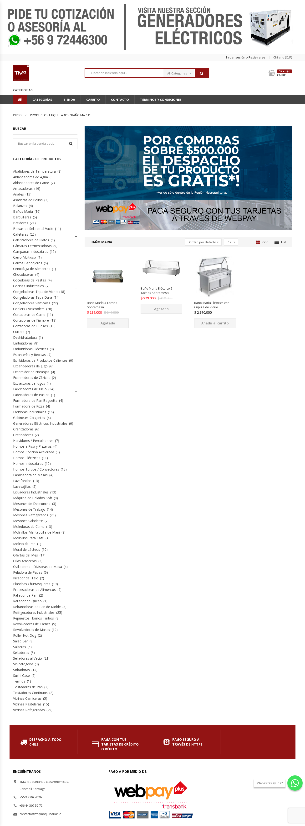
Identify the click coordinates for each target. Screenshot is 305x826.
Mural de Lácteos (26, 549)
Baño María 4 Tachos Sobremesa (102, 305)
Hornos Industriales (28, 463)
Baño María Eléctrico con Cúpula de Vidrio (211, 305)
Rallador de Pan (25, 595)
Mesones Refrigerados (30, 515)
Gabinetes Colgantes (29, 417)
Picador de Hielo (25, 578)
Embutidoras (23, 343)
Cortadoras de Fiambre (31, 320)
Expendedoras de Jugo (30, 366)
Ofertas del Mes (25, 555)
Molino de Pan (24, 543)
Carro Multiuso (24, 257)
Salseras (19, 647)
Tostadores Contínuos (30, 692)
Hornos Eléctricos (26, 457)
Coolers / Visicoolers (29, 309)
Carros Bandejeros (27, 263)
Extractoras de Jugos (29, 383)
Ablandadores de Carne (31, 182)
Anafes (18, 194)
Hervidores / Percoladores (33, 440)
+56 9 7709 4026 (31, 797)
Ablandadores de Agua (30, 177)
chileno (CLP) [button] (282, 57)
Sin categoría (23, 664)
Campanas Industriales (30, 251)
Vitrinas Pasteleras (27, 704)
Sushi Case (21, 675)
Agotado (108, 323)
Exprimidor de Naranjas (31, 372)
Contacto (120, 99)
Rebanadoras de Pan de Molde (37, 606)
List (283, 242)
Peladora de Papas (27, 572)
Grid (265, 242)
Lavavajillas (22, 486)
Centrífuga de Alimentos (31, 268)
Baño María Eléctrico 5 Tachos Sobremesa (156, 290)
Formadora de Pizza (28, 406)
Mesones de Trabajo (29, 509)
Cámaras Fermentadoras (32, 246)
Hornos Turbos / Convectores (36, 469)
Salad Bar (20, 641)
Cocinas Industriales (28, 286)
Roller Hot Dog (24, 635)
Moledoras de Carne (29, 526)
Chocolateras (23, 274)
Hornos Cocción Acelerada (33, 452)
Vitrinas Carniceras (27, 698)
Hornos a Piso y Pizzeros (32, 446)
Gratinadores (23, 435)
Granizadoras (23, 429)
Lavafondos (22, 480)
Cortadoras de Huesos (30, 326)
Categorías (42, 99)
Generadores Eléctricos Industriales (40, 423)
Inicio (17, 115)
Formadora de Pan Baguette (35, 400)
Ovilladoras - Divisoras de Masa (37, 566)
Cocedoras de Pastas (29, 280)
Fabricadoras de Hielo (30, 389)
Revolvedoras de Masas (31, 629)
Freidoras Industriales (29, 412)
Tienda (69, 99)
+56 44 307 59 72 (31, 805)
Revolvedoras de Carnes (32, 624)
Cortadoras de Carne (29, 314)
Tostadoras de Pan (28, 687)
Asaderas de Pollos (28, 200)
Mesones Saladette (28, 521)
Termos (19, 681)
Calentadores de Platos (31, 240)
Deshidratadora (25, 337)
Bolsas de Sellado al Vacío (33, 228)
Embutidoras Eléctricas (30, 349)
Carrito (93, 99)
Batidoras (20, 223)
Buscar (201, 73)
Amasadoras (23, 188)
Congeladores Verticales (31, 303)
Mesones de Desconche (32, 503)
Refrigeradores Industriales (34, 612)
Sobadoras (21, 669)
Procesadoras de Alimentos (34, 589)
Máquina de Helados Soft (32, 498)
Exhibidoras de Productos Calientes (40, 360)
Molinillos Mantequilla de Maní (36, 532)
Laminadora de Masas (30, 475)
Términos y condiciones (161, 99)
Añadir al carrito (215, 323)
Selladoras (21, 652)
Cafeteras (20, 234)
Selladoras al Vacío (27, 658)
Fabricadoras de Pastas (31, 394)
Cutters (18, 331)
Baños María (23, 211)
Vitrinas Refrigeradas (29, 710)
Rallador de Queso (27, 601)
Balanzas (20, 205)
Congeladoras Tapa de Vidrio (35, 291)
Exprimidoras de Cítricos (31, 377)
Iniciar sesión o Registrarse (245, 57)
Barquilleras (22, 217)
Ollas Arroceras (25, 561)
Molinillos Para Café (28, 538)
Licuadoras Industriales (31, 492)
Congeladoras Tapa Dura (32, 297)
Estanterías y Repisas (29, 354)
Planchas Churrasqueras (31, 584)
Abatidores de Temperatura (34, 171)
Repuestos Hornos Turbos (33, 618)
